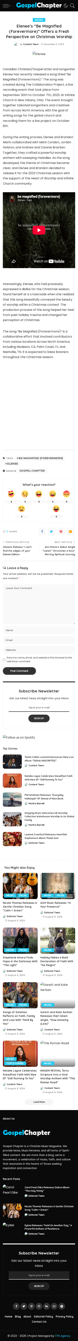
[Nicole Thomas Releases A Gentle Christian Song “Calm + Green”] (20, 886)
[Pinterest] (61, 531)
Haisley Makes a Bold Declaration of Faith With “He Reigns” (56, 961)
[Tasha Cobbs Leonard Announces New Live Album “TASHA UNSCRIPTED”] (12, 761)
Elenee (12, 463)
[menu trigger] (7, 5)
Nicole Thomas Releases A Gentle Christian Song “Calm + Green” (20, 906)
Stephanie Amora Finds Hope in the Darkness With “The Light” (20, 961)
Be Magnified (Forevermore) (41, 458)
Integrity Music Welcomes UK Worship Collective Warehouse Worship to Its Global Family (49, 816)
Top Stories (15, 1063)
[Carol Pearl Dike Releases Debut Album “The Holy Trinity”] (12, 1192)
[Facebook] (42, 531)
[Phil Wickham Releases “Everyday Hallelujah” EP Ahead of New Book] (12, 799)
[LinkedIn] (46, 1306)
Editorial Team (37, 843)
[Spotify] (61, 1306)
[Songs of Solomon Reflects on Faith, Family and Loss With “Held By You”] (20, 995)
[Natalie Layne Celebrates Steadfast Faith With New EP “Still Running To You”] (12, 780)
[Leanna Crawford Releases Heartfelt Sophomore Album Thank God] (12, 839)
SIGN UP (39, 718)
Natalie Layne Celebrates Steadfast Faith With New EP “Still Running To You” (20, 1074)
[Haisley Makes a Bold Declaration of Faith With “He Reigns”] (57, 941)
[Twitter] (51, 531)
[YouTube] (54, 1306)
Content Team (31, 44)
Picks (23, 895)
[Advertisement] (39, 405)
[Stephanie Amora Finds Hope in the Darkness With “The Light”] (20, 941)
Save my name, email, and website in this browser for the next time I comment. (39, 659)
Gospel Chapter (32, 470)
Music (39, 19)
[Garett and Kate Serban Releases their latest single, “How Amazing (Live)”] (57, 995)
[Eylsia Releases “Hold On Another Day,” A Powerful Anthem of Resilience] (12, 1230)
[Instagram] (39, 1306)
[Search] (71, 5)
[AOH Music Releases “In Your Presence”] (57, 886)
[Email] (70, 531)
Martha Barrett (37, 803)
